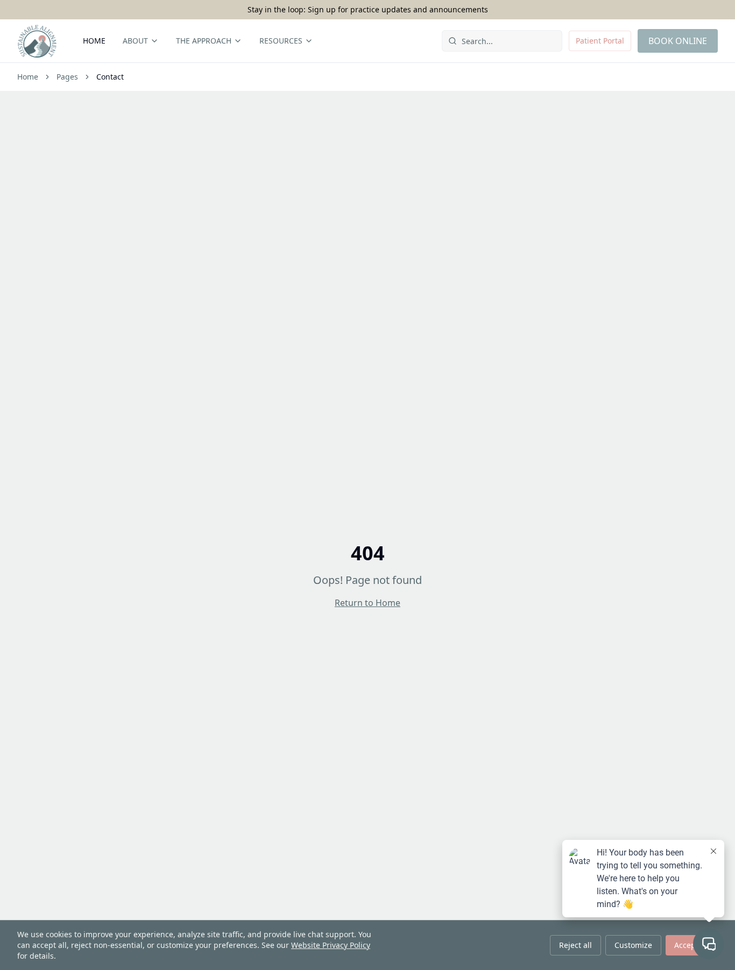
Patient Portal (600, 40)
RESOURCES (280, 40)
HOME (94, 40)
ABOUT (135, 40)
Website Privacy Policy (330, 945)
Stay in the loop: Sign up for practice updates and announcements (368, 9)
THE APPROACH (203, 40)
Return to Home (367, 603)
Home (27, 77)
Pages (67, 77)
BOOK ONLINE (677, 41)
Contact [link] (110, 77)
